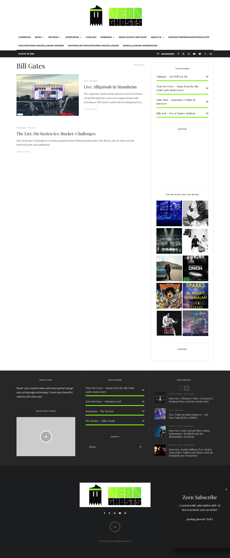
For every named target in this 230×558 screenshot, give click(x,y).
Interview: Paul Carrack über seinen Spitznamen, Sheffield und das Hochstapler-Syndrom (189, 433)
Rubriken (106, 37)
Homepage (25, 37)
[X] (183, 54)
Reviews (53, 37)
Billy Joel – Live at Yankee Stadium (175, 113)
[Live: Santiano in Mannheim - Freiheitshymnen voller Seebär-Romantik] (169, 214)
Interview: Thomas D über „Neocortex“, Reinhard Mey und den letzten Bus (191, 400)
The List (31, 127)
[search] (140, 447)
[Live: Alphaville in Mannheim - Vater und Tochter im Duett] (195, 323)
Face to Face (175, 394)
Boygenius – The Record (99, 411)
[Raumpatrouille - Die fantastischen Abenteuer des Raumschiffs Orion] (195, 269)
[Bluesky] (200, 54)
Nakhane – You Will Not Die (172, 76)
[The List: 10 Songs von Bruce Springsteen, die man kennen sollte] (169, 269)
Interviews (72, 37)
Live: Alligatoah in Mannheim (110, 86)
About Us (156, 37)
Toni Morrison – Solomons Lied (103, 401)
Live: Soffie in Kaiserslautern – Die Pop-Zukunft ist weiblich (188, 416)
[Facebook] (178, 54)
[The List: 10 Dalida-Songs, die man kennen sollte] (195, 214)
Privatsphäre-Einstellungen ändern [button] (41, 45)
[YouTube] (194, 54)
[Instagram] (188, 54)
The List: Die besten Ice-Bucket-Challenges (56, 133)
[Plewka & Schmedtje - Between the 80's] (195, 241)
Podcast (91, 37)
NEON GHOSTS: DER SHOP (133, 37)
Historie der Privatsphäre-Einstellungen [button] (93, 45)
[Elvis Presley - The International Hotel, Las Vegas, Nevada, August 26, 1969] (169, 323)
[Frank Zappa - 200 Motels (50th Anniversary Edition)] (169, 296)
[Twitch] (125, 513)
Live (86, 81)
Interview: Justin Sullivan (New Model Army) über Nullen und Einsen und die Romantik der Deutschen (191, 452)
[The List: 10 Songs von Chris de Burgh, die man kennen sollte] (169, 241)
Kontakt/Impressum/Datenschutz (188, 37)
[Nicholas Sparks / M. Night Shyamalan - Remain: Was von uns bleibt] (195, 296)
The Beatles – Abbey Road (100, 420)
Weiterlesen (90, 109)
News (38, 37)
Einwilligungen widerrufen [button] (140, 45)
